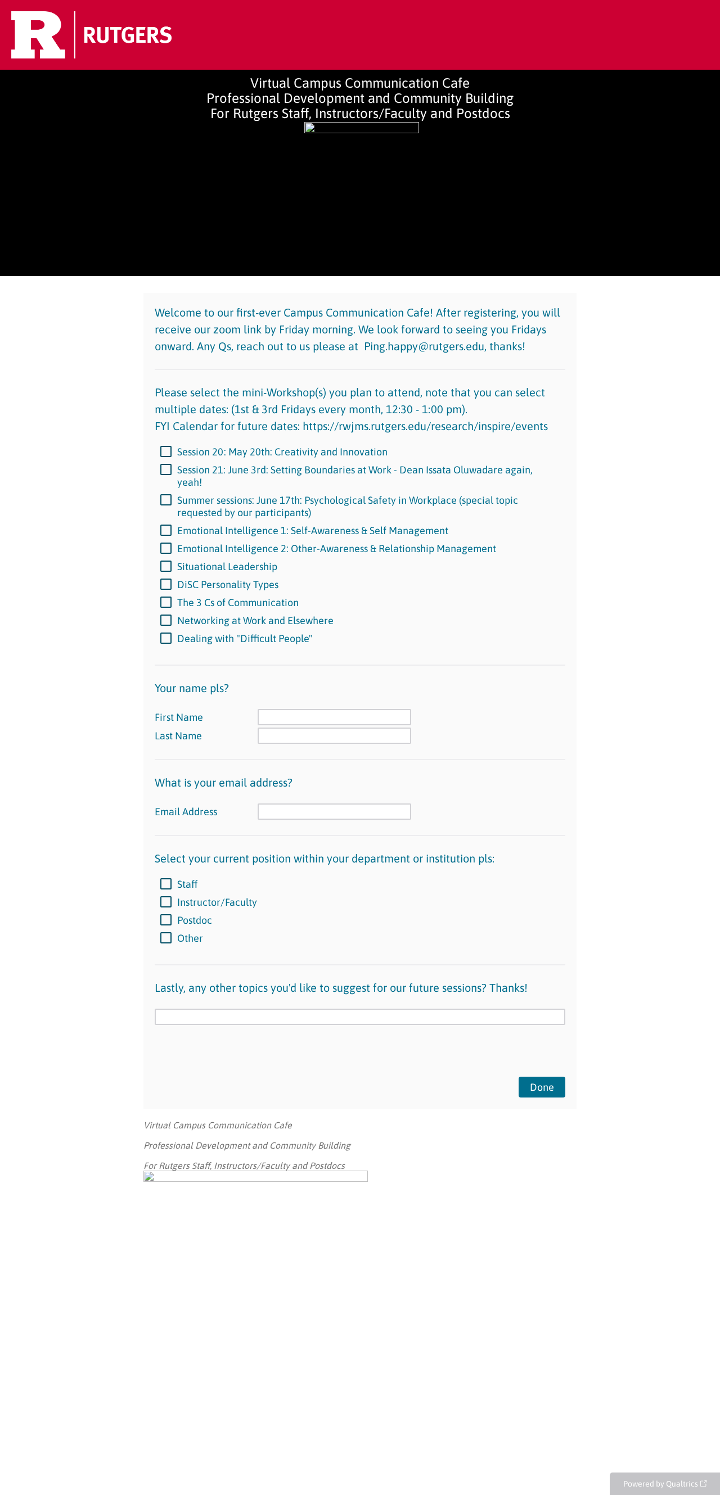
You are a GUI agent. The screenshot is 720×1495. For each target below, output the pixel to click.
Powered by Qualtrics (660, 1483)
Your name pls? (193, 687)
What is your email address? (223, 782)
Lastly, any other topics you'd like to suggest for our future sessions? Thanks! (341, 987)
